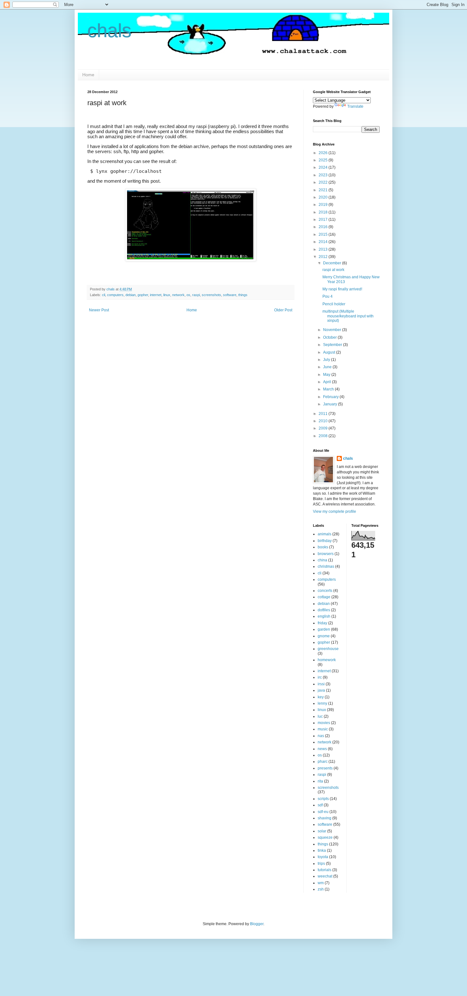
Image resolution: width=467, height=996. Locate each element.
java (321, 690)
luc (320, 716)
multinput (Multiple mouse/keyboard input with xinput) (348, 316)
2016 (323, 227)
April (327, 382)
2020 (323, 197)
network (178, 295)
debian (130, 295)
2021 (323, 190)
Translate (355, 106)
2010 (323, 421)
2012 (323, 256)
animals (324, 534)
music (323, 729)
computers (115, 295)
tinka (322, 850)
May (327, 374)
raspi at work (333, 270)
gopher (143, 295)
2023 (323, 175)
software (229, 295)
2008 (323, 436)
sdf (320, 805)
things (242, 295)
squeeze (325, 837)
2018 (323, 212)
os (188, 295)
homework (327, 660)
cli (103, 295)
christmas (326, 566)
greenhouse (328, 649)
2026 (323, 153)
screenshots (211, 295)
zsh (321, 889)
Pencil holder (333, 304)
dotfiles (324, 610)
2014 (323, 242)
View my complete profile (334, 511)
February (331, 397)
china (322, 560)
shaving (324, 818)
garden (324, 629)
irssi (321, 684)
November (332, 330)
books (323, 547)
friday (322, 623)
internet (155, 295)
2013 (323, 249)
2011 (323, 413)
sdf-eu (323, 812)
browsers (326, 554)
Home (88, 74)
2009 (323, 428)
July (327, 359)
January (330, 404)
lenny (322, 703)
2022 (323, 182)
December (332, 263)
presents (325, 768)
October (330, 337)
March (329, 389)
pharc (323, 761)
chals (109, 30)
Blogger (256, 924)
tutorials (324, 870)
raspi (196, 295)
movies (324, 723)
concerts (325, 590)
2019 (323, 204)
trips (321, 863)
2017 (323, 219)
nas (321, 736)
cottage (324, 597)
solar (322, 831)
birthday (325, 541)
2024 (323, 167)
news (322, 749)
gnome (324, 636)
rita (320, 781)
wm (321, 883)
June (328, 367)
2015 (323, 234)
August (329, 352)
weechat (325, 876)
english (324, 616)
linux (166, 295)
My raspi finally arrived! (342, 289)
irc (320, 677)
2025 (323, 160)
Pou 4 (327, 296)
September (333, 344)
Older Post (283, 310)
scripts (323, 798)
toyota (323, 857)
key (321, 697)
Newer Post (99, 310)
